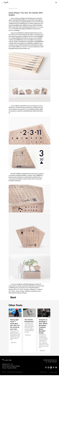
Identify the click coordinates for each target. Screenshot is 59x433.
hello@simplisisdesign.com (50, 360)
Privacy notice (53, 372)
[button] (56, 2)
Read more (13, 342)
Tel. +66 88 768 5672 (51, 362)
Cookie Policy (43, 372)
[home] (5, 2)
